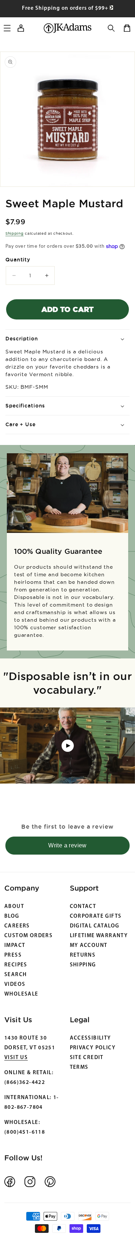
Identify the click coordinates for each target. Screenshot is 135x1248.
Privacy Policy (93, 1048)
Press (13, 955)
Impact (14, 945)
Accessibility (90, 1038)
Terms (79, 1067)
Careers (17, 926)
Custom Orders (28, 936)
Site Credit (87, 1057)
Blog (11, 916)
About (14, 906)
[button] (111, 28)
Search (15, 975)
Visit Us (16, 1057)
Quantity (17, 260)
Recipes (15, 965)
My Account (89, 945)
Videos (14, 984)
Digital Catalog (95, 926)
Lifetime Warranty (99, 936)
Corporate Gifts (96, 916)
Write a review (67, 845)
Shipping (14, 233)
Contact (83, 906)
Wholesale (21, 994)
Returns (83, 955)
